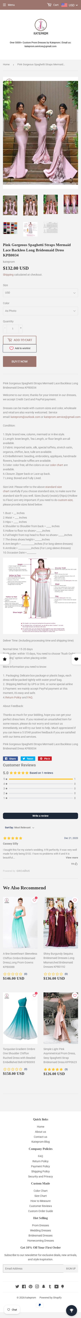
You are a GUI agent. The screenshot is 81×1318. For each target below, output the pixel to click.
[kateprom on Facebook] (24, 1287)
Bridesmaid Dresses (40, 1235)
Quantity (8, 321)
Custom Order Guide (40, 1211)
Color (6, 303)
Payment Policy (40, 1166)
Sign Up (70, 1268)
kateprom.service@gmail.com (62, 416)
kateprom (30, 1297)
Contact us (40, 1136)
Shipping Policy (40, 1171)
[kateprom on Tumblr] (50, 1287)
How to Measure (40, 1200)
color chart (56, 465)
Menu (11, 4)
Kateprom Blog (40, 1141)
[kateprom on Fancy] (62, 1287)
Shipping (8, 274)
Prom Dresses (40, 1225)
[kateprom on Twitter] (17, 1287)
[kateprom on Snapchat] (44, 1287)
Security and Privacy (40, 1176)
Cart (56, 4)
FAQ (29, 697)
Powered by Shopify (51, 1297)
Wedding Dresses (40, 1230)
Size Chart (40, 1195)
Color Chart (41, 1190)
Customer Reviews (40, 1206)
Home (6, 64)
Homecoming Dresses (40, 1240)
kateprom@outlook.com (25, 416)
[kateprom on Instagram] (37, 1287)
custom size (65, 500)
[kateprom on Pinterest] (31, 1287)
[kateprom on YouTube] (56, 1287)
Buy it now (20, 361)
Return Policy (13, 697)
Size (5, 285)
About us (40, 1131)
